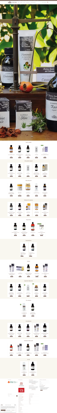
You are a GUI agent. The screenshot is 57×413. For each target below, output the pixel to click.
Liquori (19, 406)
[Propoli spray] (28, 206)
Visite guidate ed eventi (30, 0)
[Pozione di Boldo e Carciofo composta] (28, 148)
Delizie (24, 2)
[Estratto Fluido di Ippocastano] (28, 327)
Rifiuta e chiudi (8, 410)
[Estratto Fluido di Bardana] (28, 347)
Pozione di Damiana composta (45, 193)
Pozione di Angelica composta (32, 253)
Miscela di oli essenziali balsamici (45, 213)
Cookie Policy (5, 411)
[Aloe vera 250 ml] (11, 347)
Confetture (19, 402)
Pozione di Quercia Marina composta (23, 253)
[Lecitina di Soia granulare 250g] (41, 226)
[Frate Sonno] (36, 148)
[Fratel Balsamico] (37, 206)
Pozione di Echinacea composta (20, 213)
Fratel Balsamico (36, 212)
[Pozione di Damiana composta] (45, 187)
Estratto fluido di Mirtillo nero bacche (44, 334)
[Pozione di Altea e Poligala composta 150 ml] (11, 206)
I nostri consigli (19, 0)
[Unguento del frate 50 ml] (20, 347)
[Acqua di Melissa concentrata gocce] (45, 167)
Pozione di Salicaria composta (45, 293)
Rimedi (18, 2)
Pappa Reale (19, 192)
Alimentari (19, 401)
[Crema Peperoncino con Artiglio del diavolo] (12, 267)
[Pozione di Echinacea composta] (20, 206)
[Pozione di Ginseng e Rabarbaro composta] (36, 167)
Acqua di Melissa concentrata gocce (44, 174)
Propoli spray (28, 212)
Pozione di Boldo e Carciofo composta (28, 155)
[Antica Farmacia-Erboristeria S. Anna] (12, 2)
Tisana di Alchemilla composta (24, 313)
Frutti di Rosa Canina (36, 192)
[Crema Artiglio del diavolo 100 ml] (45, 267)
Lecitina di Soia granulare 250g (41, 233)
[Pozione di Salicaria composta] (45, 287)
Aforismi (30, 400)
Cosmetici (21, 2)
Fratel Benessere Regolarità (36, 293)
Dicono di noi (26, 0)
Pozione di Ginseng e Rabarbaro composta (36, 174)
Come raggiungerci (34, 0)
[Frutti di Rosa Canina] (36, 187)
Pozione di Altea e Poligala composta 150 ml (11, 213)
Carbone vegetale (28, 293)
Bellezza (30, 399)
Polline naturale (28, 192)
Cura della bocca (20, 409)
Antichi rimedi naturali (20, 399)
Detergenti (19, 410)
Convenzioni (23, 0)
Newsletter (38, 0)
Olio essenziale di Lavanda (44, 154)
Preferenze (13, 410)
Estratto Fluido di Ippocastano (28, 334)
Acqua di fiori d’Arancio (11, 154)
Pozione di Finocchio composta (20, 293)
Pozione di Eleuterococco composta (19, 155)
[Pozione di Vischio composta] (20, 327)
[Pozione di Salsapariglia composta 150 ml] (24, 226)
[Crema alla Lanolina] (36, 347)
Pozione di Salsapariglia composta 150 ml (24, 233)
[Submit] (17, 395)
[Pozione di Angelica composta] (33, 247)
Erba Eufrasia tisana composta (24, 372)
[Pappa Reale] (20, 187)
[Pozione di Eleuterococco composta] (20, 148)
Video (29, 402)
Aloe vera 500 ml (33, 232)
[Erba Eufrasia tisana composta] (24, 366)
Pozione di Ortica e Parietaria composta (33, 313)
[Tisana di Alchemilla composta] (24, 307)
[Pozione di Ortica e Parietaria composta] (33, 307)
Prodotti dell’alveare (20, 400)
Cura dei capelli (20, 408)
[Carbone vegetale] (28, 287)
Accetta (3, 410)
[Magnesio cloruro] (37, 267)
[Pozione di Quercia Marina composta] (24, 247)
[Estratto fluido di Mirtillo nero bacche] (45, 327)
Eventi (29, 401)
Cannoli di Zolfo (20, 273)
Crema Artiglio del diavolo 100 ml (45, 274)
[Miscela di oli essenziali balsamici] (45, 206)
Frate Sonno (36, 154)
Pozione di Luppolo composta (19, 174)
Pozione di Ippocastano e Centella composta (11, 334)
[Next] (48, 151)
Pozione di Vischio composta (19, 334)
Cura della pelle (20, 407)
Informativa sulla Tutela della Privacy (9, 411)
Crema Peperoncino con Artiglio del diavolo (11, 274)
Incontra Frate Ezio (32, 2)
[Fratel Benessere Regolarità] (36, 287)
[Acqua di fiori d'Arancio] (11, 148)
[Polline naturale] (28, 187)
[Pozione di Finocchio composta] (20, 287)
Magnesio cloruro (37, 273)
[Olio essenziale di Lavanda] (45, 148)
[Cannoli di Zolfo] (20, 267)
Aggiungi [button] (11, 157)
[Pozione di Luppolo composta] (20, 167)
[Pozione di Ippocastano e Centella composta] (11, 327)
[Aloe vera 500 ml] (33, 226)
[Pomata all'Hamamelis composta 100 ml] (36, 327)
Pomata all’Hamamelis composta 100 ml (36, 334)
